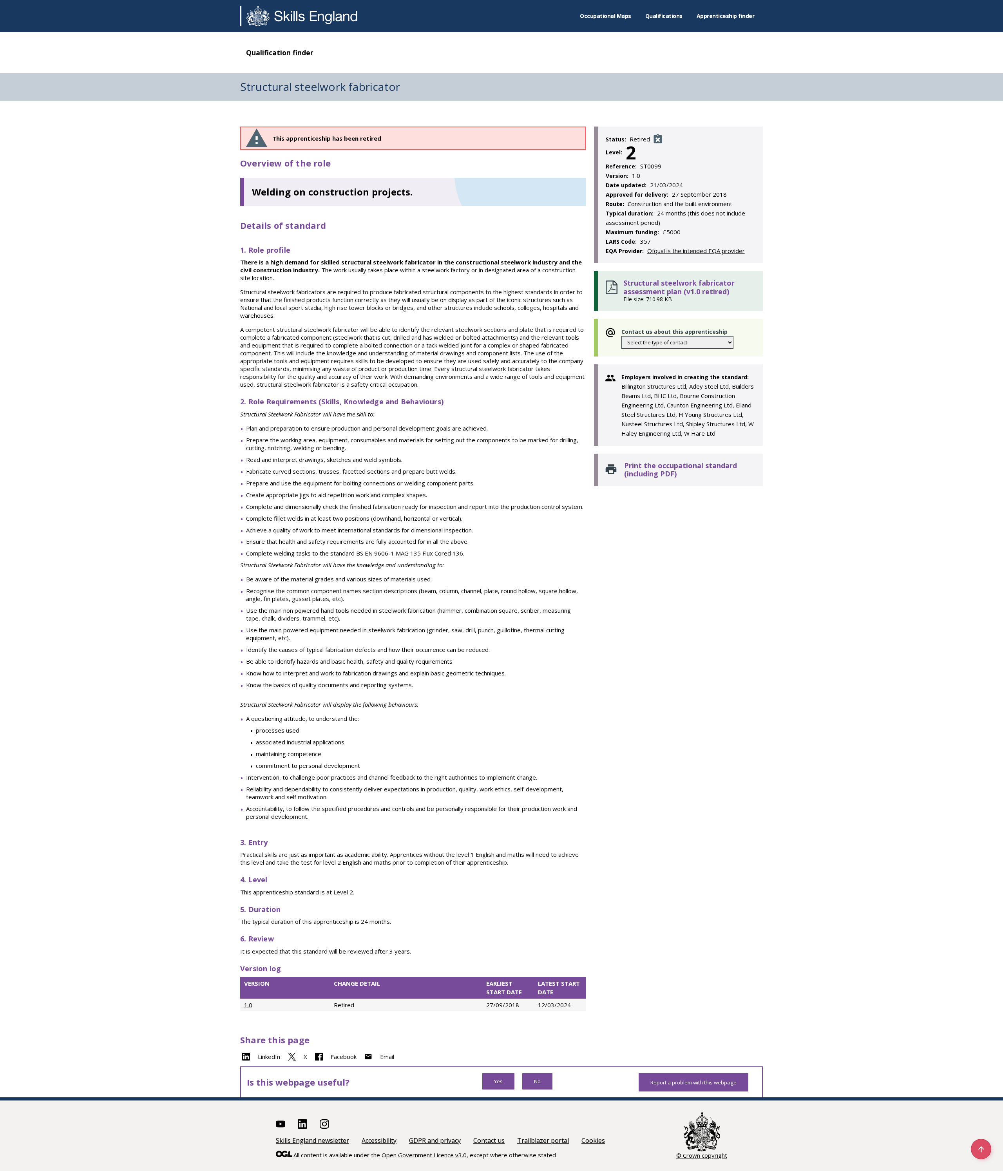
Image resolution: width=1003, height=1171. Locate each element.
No (537, 1081)
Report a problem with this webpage (693, 1082)
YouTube (280, 1124)
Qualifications (664, 16)
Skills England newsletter (312, 1140)
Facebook (344, 1057)
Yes (498, 1081)
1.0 (248, 1005)
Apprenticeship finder (726, 16)
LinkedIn (269, 1057)
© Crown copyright (701, 1155)
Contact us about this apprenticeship (674, 331)
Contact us (489, 1140)
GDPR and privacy (435, 1140)
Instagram (324, 1124)
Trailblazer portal (543, 1140)
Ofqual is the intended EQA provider (696, 251)
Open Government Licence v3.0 (424, 1155)
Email (387, 1057)
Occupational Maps (605, 16)
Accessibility (379, 1140)
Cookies (593, 1140)
